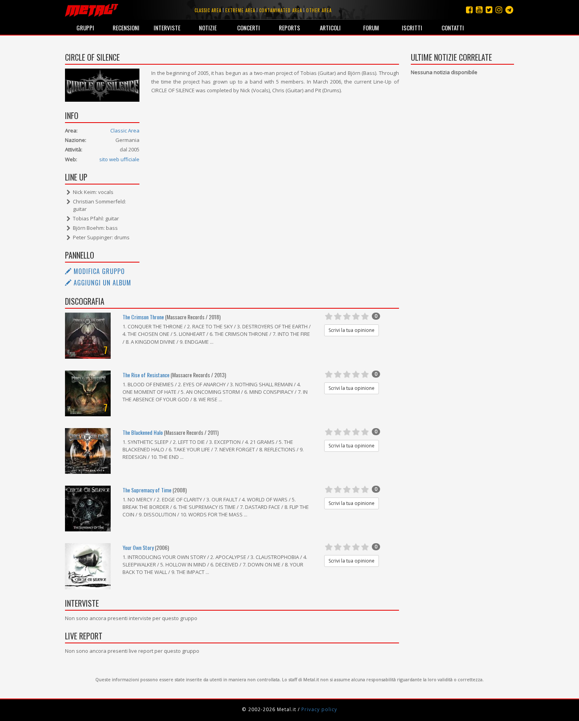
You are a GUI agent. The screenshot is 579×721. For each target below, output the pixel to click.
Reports (289, 27)
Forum (371, 27)
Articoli (330, 27)
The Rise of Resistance (145, 375)
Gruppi (85, 27)
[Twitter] (489, 9)
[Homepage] (91, 10)
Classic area (208, 10)
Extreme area (240, 10)
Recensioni (126, 27)
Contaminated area (280, 10)
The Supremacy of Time (146, 490)
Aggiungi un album (101, 282)
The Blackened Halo (142, 432)
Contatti (453, 27)
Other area (319, 10)
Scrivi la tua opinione (351, 330)
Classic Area (124, 130)
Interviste (167, 27)
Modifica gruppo (98, 271)
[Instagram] (509, 9)
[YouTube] (479, 9)
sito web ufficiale (119, 159)
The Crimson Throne (143, 317)
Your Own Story (138, 547)
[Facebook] (469, 9)
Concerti (248, 27)
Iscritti (412, 27)
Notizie (208, 27)
